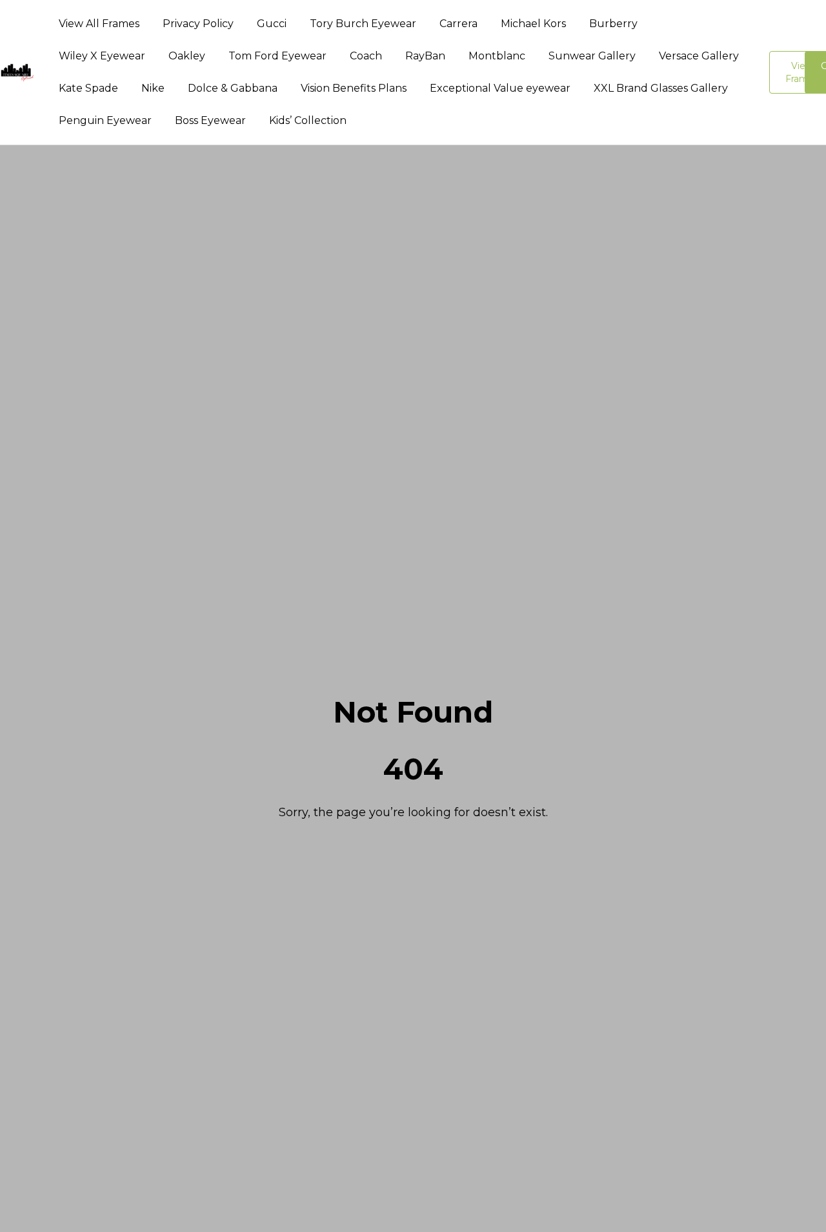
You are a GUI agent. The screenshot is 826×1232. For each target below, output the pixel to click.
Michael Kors (533, 23)
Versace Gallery (699, 56)
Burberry (613, 23)
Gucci (272, 23)
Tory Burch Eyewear (363, 23)
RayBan (425, 56)
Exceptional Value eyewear (500, 88)
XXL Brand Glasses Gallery (661, 88)
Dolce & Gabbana (232, 88)
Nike (153, 88)
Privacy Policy (198, 23)
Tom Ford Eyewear (277, 56)
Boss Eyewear (210, 120)
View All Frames (99, 23)
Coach (366, 56)
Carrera (458, 23)
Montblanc (496, 56)
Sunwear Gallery (592, 56)
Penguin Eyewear (105, 120)
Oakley (186, 56)
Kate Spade (88, 88)
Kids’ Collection (308, 120)
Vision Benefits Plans (354, 88)
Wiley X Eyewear (102, 56)
